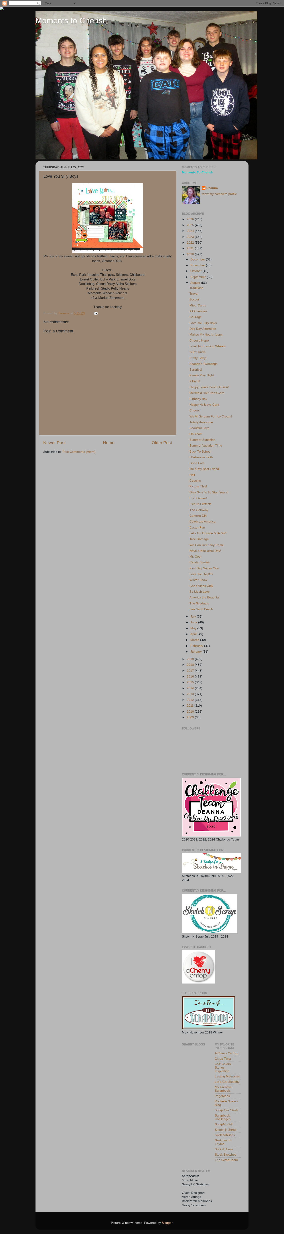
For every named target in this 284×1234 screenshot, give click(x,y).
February (197, 646)
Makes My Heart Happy (206, 334)
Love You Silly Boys (203, 323)
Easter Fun (197, 527)
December (198, 259)
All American (198, 311)
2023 (191, 236)
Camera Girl (198, 515)
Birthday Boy (198, 399)
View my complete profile (219, 194)
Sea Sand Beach (201, 609)
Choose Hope (199, 340)
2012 (191, 699)
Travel (193, 293)
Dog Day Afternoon (202, 328)
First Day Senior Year (204, 568)
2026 (191, 219)
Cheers (194, 410)
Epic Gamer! (198, 498)
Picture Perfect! (200, 504)
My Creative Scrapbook (223, 1088)
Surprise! (195, 369)
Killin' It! (194, 381)
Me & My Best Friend (204, 469)
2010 (191, 711)
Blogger (167, 1222)
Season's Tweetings (203, 364)
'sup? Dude (197, 352)
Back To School (200, 451)
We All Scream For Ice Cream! (210, 416)
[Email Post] (95, 313)
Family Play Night (201, 375)
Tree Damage (199, 539)
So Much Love (199, 591)
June (194, 622)
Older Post (162, 442)
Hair (192, 475)
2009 (191, 717)
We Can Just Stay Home (206, 545)
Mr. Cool (195, 556)
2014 (191, 688)
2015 (191, 682)
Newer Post (54, 442)
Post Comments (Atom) (79, 451)
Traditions (196, 288)
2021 (191, 248)
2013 (191, 694)
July (193, 616)
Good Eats (196, 463)
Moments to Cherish (71, 20)
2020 (191, 254)
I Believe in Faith (201, 457)
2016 (191, 676)
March (195, 640)
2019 (191, 659)
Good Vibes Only (201, 586)
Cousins (195, 480)
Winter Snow (198, 580)
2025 (191, 225)
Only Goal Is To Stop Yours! (208, 492)
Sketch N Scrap (226, 1129)
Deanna (212, 188)
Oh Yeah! (196, 434)
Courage (195, 317)
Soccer (194, 299)
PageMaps (222, 1096)
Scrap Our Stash (226, 1110)
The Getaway (198, 510)
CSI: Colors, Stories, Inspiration (223, 1067)
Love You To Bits (201, 574)
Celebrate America (202, 521)
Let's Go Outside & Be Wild (208, 533)
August (195, 282)
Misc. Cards (197, 305)
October (196, 271)
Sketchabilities (225, 1135)
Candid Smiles (199, 562)
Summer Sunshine (202, 439)
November (198, 265)
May (193, 628)
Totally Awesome (201, 422)
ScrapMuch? (224, 1124)
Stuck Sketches (225, 1154)
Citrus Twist (223, 1058)
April (193, 634)
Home (108, 442)
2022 (191, 242)
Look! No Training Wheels (207, 346)
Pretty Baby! (198, 358)
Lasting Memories (227, 1076)
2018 (191, 664)
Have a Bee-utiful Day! (205, 550)
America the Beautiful (204, 597)
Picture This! (198, 486)
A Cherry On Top (226, 1053)
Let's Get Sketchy (227, 1081)
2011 (190, 705)
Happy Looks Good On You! (209, 387)
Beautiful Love (199, 428)
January (196, 651)
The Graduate (199, 603)
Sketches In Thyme (223, 1142)
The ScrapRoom (226, 1160)
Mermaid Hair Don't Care (207, 393)
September (198, 277)
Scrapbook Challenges (223, 1117)
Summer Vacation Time (205, 445)
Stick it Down (224, 1149)
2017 (191, 670)
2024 (191, 230)
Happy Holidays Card (204, 404)
